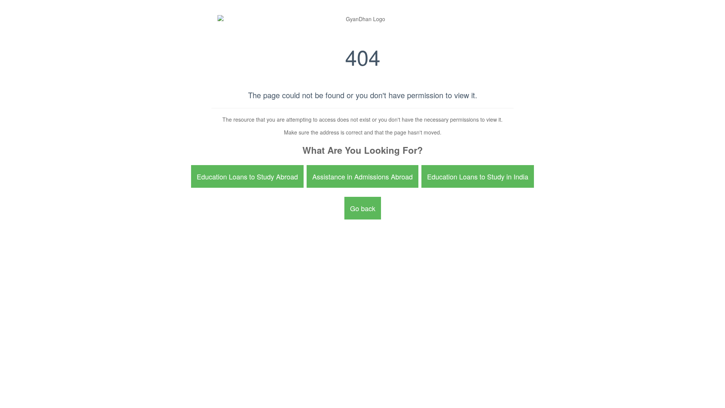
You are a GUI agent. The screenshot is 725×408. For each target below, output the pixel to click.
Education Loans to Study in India (477, 176)
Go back (362, 208)
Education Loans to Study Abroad (247, 176)
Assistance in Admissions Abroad (362, 176)
